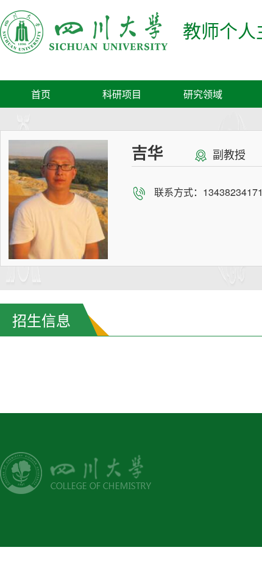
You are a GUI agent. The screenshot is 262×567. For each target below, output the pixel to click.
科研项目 (121, 94)
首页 (41, 94)
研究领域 (202, 94)
